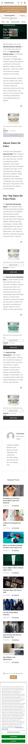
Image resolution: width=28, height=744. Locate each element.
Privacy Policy (18, 727)
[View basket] (25, 3)
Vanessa (20, 433)
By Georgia (15, 528)
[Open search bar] (18, 3)
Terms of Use (5, 729)
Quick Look (13, 272)
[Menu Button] (1, 3)
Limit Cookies (13, 736)
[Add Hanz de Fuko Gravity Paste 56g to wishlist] (21, 242)
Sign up (13, 677)
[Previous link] (1, 16)
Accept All (13, 741)
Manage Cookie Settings (13, 732)
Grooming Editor (9, 15)
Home (3, 21)
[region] (13, 713)
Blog (8, 21)
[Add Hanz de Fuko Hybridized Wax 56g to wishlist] (21, 315)
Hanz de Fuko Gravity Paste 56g (13, 262)
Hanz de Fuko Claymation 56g (12, 408)
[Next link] (26, 16)
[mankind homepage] (9, 3)
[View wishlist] (21, 3)
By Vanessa (15, 506)
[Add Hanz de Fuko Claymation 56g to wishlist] (21, 388)
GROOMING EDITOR (9, 25)
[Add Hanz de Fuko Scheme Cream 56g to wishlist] (21, 106)
